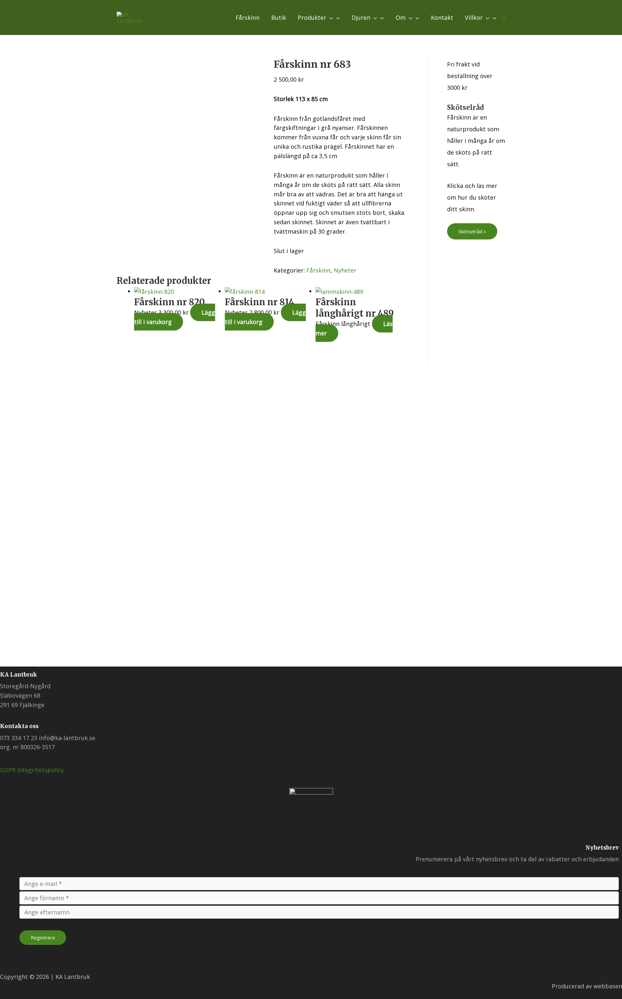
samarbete (311, 836)
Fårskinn (318, 270)
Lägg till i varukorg (174, 317)
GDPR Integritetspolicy (32, 770)
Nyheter (345, 270)
